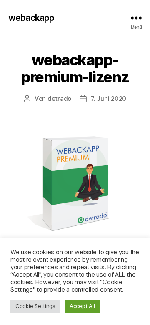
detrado (59, 98)
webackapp (31, 17)
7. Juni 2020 (108, 98)
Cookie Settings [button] (35, 305)
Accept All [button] (82, 305)
